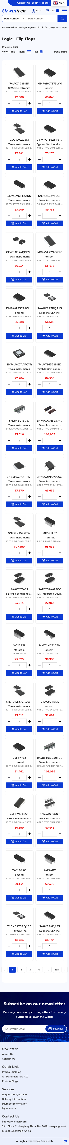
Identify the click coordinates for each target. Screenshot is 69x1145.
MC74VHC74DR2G (49, 252)
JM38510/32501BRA (50, 758)
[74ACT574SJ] (19, 578)
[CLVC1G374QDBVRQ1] (19, 241)
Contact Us (23, 3)
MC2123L (19, 645)
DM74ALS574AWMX (19, 308)
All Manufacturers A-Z (15, 1076)
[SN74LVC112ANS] (19, 185)
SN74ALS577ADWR (19, 701)
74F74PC (50, 870)
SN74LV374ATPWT (19, 477)
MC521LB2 (50, 533)
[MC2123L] (19, 634)
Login (35, 3)
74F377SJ (19, 758)
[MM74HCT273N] (50, 634)
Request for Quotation (15, 1094)
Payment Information (14, 1103)
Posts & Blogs (10, 1081)
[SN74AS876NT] (50, 803)
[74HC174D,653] (50, 915)
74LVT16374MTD (49, 364)
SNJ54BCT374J (19, 420)
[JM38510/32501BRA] (50, 747)
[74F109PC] (19, 859)
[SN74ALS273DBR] (50, 185)
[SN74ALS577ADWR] (19, 690)
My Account (9, 1108)
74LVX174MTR (19, 83)
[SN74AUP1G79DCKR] (50, 466)
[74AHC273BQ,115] (50, 297)
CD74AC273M (19, 139)
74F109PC (19, 870)
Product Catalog (17, 27)
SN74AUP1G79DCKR (50, 477)
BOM (39, 10)
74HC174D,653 (49, 926)
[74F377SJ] (19, 747)
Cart (54, 10)
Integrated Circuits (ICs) (37, 27)
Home (5, 27)
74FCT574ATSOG (50, 589)
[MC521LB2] (50, 522)
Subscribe (58, 1028)
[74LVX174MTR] (19, 72)
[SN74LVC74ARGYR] (19, 353)
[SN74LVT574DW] (19, 522)
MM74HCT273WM (50, 83)
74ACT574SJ (19, 589)
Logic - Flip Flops (58, 27)
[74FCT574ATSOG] (50, 578)
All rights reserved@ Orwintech (34, 1141)
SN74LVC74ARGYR (19, 364)
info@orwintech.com (14, 1121)
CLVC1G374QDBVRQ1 (19, 252)
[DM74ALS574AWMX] (19, 297)
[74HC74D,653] (19, 803)
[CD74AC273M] (19, 128)
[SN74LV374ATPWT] (19, 466)
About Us (7, 1054)
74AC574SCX (50, 701)
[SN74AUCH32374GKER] (50, 409)
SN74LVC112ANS (19, 196)
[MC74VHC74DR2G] (50, 241)
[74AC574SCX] (50, 690)
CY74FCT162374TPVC (50, 139)
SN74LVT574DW (19, 533)
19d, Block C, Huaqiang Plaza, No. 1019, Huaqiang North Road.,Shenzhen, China (34, 1128)
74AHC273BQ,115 (50, 308)
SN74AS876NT (50, 814)
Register (44, 3)
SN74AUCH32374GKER (50, 420)
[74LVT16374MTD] (50, 353)
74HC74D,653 (19, 814)
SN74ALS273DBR (50, 196)
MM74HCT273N (49, 645)
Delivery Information (14, 1099)
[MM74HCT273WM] (50, 72)
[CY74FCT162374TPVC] (50, 128)
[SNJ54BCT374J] (19, 409)
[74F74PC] (50, 859)
